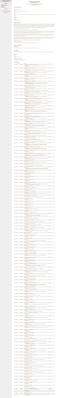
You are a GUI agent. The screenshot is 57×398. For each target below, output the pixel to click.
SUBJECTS (2, 6)
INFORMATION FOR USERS (4, 5)
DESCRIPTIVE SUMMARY (4, 4)
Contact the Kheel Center (6, 12)
